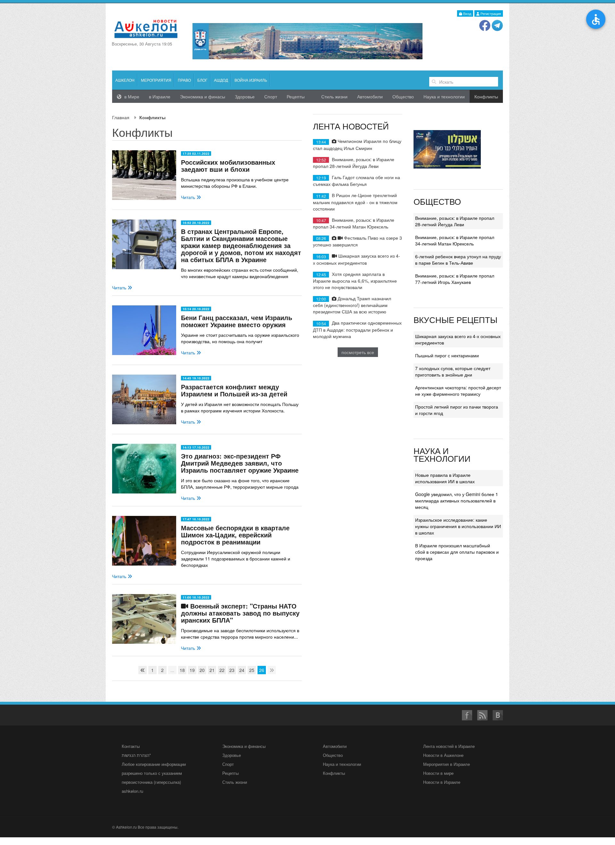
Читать (188, 197)
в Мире (131, 96)
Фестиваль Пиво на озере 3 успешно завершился (357, 241)
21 (212, 670)
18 (182, 670)
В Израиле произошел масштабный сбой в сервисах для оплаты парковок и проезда (457, 551)
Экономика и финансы (244, 746)
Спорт (270, 96)
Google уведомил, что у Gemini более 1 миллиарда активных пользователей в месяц (456, 500)
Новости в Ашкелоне (443, 755)
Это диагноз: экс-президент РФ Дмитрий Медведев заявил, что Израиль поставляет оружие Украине (240, 463)
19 (192, 670)
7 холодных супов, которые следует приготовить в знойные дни (452, 371)
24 (241, 670)
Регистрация (490, 13)
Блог (202, 80)
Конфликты (334, 773)
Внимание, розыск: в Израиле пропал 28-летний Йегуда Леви (353, 162)
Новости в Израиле (441, 782)
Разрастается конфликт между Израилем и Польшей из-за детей (234, 390)
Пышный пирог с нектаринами (447, 355)
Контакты (131, 746)
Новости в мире (438, 773)
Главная (120, 117)
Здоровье (245, 96)
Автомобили (370, 96)
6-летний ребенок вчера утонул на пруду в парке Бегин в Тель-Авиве (458, 259)
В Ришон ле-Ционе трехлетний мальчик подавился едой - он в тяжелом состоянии (355, 201)
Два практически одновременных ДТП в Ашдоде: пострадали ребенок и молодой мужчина (357, 329)
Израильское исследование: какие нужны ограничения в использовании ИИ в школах (458, 526)
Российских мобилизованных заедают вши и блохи (228, 165)
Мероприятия (156, 80)
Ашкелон (125, 80)
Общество (403, 96)
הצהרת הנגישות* (136, 755)
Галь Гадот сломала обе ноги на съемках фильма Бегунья (356, 180)
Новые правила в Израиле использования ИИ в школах (445, 478)
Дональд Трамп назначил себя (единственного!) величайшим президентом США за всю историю (352, 305)
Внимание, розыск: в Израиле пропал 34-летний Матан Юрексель (353, 223)
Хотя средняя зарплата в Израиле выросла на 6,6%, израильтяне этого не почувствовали (355, 280)
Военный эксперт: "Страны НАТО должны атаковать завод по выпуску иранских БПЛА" (240, 613)
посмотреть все (357, 352)
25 (251, 670)
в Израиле (159, 96)
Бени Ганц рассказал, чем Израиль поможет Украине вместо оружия (236, 321)
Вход (466, 13)
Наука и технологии (444, 96)
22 (222, 670)
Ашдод (221, 80)
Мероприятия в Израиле (446, 764)
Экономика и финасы (202, 96)
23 (231, 670)
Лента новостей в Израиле (449, 746)
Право (184, 80)
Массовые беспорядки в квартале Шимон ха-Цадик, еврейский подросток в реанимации (235, 534)
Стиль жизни (334, 96)
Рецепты (296, 96)
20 (202, 670)
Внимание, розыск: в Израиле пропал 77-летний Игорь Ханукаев (454, 278)
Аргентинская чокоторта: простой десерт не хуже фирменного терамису (458, 390)
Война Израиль (250, 80)
